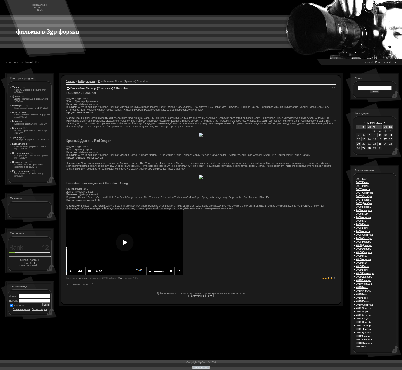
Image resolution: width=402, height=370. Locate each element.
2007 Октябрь (364, 196)
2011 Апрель (363, 315)
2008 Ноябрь (363, 241)
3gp (120, 278)
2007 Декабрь (364, 203)
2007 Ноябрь (363, 199)
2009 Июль (362, 269)
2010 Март (362, 287)
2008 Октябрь (364, 238)
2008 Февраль (364, 210)
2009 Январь (363, 248)
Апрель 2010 (374, 122)
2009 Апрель (363, 259)
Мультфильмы (20, 171)
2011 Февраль (364, 308)
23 (380, 143)
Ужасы (16, 87)
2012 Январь (363, 336)
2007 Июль (362, 185)
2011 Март (362, 311)
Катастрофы (19, 144)
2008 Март (362, 213)
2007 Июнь (362, 182)
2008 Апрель (363, 217)
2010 (81, 81)
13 (363, 139)
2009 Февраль (364, 252)
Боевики (17, 121)
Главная (367, 62)
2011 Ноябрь (363, 329)
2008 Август (363, 231)
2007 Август (363, 189)
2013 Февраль (364, 343)
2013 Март (362, 346)
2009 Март (362, 255)
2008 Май (361, 220)
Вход (394, 62)
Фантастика (19, 112)
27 (363, 148)
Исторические (20, 153)
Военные (17, 128)
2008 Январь (363, 206)
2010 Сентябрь (365, 304)
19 (99, 81)
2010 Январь (363, 280)
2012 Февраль (364, 339)
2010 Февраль (364, 283)
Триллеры (18, 137)
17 (385, 139)
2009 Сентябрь (365, 273)
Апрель (90, 81)
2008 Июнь (362, 224)
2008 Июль (362, 227)
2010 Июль (362, 301)
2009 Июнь (362, 266)
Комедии (17, 105)
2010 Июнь (362, 297)
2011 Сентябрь (364, 322)
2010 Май (361, 294)
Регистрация (382, 62)
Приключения (20, 162)
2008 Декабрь (364, 245)
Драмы (16, 96)
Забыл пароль (21, 309)
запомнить (20, 305)
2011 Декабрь (364, 332)
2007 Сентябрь (365, 192)
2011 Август (363, 318)
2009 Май (361, 262)
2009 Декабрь (364, 276)
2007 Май (361, 178)
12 (358, 139)
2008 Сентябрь (365, 234)
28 (369, 148)
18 (390, 139)
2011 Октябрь (364, 325)
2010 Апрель (363, 290)
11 (390, 134)
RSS (36, 62)
